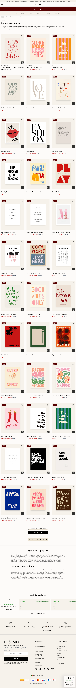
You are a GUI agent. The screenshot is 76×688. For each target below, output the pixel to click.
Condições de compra (62, 650)
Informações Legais (40, 646)
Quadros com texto (17, 16)
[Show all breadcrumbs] (2, 17)
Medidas (48, 13)
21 (43, 539)
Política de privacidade (18, 662)
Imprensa (37, 644)
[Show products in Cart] (73, 4)
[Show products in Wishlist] (70, 4)
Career (37, 649)
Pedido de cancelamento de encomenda (63, 660)
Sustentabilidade (39, 651)
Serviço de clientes (62, 644)
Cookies (59, 653)
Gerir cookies (60, 663)
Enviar (16, 658)
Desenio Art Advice (62, 641)
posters (28, 554)
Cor (31, 13)
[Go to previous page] (29, 539)
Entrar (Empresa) (39, 665)
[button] (69, 681)
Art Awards (37, 662)
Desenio (42, 683)
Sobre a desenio (39, 641)
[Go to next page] (46, 539)
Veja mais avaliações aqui (38, 613)
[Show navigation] (2, 4)
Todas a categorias (20, 13)
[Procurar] (5, 4)
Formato (39, 13)
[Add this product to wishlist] (22, 36)
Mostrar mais (38, 532)
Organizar (57, 13)
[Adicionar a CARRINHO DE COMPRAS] (22, 62)
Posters (8, 16)
